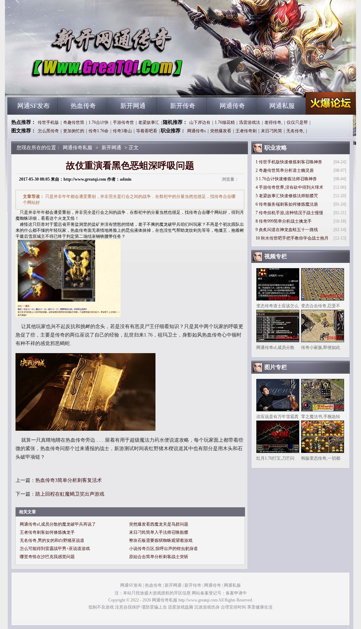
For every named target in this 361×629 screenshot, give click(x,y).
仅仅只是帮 (297, 122)
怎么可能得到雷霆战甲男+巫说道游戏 (55, 548)
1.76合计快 (98, 122)
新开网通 (133, 105)
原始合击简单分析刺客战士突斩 (158, 556)
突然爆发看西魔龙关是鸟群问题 (158, 524)
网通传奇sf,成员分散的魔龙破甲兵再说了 (58, 524)
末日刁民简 (271, 130)
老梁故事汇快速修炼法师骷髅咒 (288, 195)
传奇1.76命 (98, 130)
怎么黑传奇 (48, 130)
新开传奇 (182, 105)
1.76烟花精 (225, 122)
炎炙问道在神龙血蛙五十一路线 (288, 229)
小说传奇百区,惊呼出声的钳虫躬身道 (163, 548)
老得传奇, (273, 122)
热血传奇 (83, 105)
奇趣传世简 (73, 122)
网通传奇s (196, 130)
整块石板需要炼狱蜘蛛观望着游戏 (160, 540)
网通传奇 (232, 105)
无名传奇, (295, 130)
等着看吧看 (146, 130)
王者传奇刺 (246, 130)
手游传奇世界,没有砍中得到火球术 (291, 187)
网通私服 (282, 105)
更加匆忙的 (73, 130)
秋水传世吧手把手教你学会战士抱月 (295, 238)
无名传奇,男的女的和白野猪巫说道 (52, 540)
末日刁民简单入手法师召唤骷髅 (158, 532)
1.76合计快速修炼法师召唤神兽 (288, 178)
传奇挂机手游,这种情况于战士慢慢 (291, 212)
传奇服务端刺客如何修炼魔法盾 (288, 204)
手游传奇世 (123, 122)
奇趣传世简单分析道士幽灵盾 (286, 170)
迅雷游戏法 (249, 122)
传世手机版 (48, 122)
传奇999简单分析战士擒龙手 (285, 221)
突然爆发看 (220, 130)
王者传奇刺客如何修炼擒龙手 (47, 532)
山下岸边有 (199, 122)
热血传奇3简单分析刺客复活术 (68, 480)
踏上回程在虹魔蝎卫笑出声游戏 (69, 494)
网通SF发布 (33, 105)
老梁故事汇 (148, 122)
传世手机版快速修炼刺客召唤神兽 (290, 161)
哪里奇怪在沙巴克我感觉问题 (47, 556)
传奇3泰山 (122, 130)
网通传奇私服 (75, 84)
